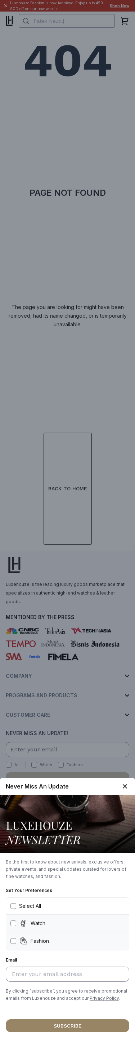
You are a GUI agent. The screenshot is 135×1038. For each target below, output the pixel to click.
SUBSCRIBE (68, 1026)
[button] (104, 998)
